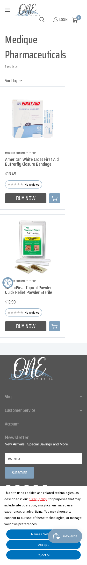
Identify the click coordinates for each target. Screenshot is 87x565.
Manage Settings (43, 534)
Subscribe (19, 473)
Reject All (43, 555)
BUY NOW (26, 198)
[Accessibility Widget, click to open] (7, 282)
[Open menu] (7, 10)
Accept (43, 544)
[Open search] (42, 19)
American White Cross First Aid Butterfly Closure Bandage (32, 161)
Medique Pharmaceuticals (20, 153)
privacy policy (38, 499)
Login (63, 20)
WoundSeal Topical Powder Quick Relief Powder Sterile (28, 290)
